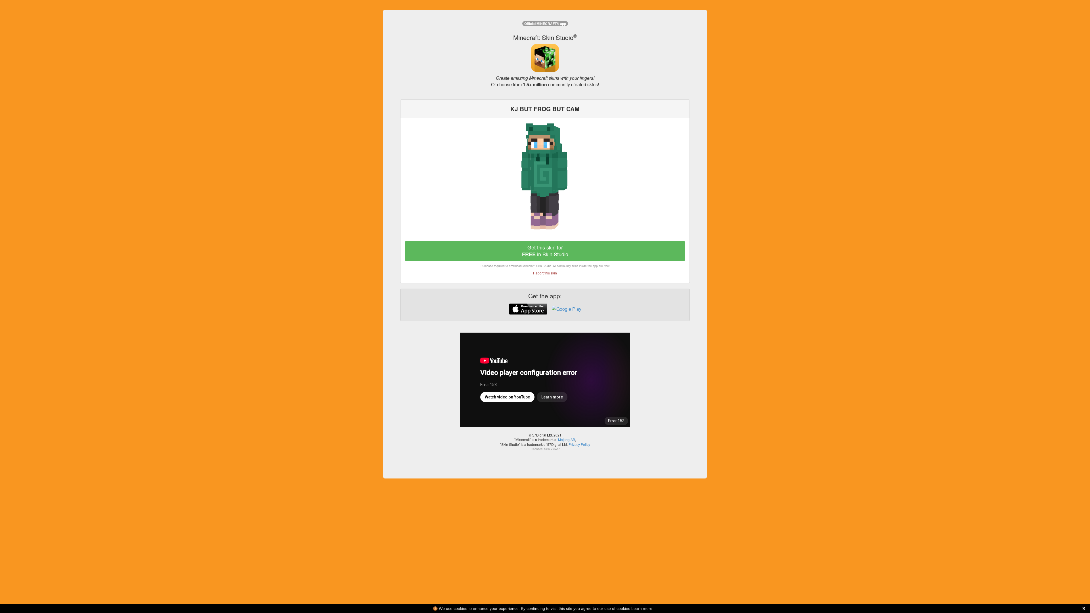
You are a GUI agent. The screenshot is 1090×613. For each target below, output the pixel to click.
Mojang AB (566, 439)
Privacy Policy (579, 444)
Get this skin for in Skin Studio (545, 250)
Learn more (641, 608)
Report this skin (545, 272)
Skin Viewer (551, 449)
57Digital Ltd (542, 435)
